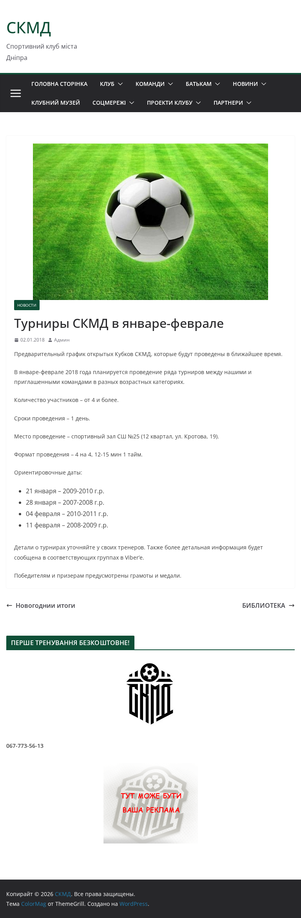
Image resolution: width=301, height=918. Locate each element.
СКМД (28, 27)
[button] (118, 83)
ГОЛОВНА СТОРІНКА (59, 83)
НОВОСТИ (26, 305)
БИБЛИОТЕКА (263, 605)
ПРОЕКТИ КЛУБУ (169, 102)
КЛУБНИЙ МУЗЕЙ (55, 102)
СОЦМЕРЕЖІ (109, 102)
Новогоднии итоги (45, 605)
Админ (62, 339)
